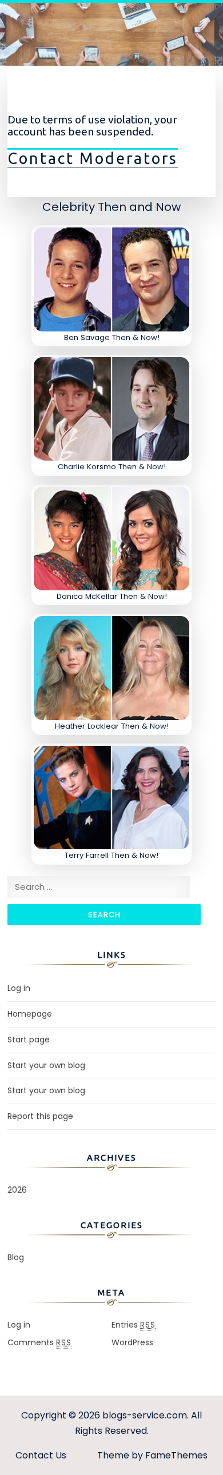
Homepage (29, 1014)
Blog (15, 1257)
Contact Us (40, 1455)
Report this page (40, 1116)
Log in (18, 988)
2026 (17, 1190)
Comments (39, 1342)
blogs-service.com (144, 1415)
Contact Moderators (92, 158)
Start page (28, 1039)
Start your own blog (46, 1065)
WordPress (132, 1342)
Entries (134, 1324)
